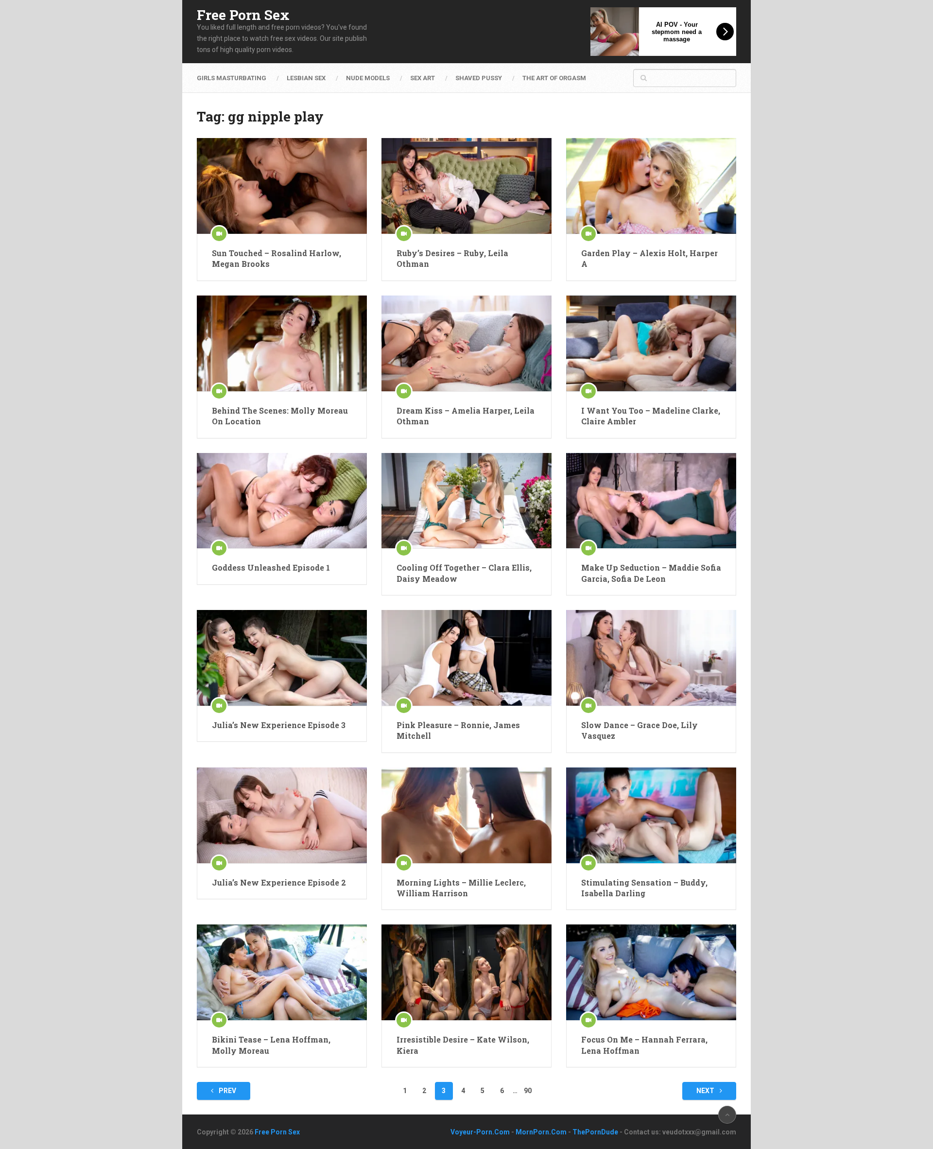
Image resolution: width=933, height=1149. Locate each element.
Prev (226, 1091)
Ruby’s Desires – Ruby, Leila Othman (452, 258)
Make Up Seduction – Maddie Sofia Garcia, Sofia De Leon (651, 572)
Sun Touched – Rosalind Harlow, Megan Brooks (276, 258)
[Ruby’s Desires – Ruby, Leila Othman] (466, 186)
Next (706, 1091)
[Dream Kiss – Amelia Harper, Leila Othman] (466, 343)
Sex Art (422, 78)
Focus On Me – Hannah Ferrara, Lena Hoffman (644, 1044)
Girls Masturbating (231, 78)
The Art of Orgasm (554, 78)
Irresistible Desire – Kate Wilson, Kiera (463, 1044)
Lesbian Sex (306, 78)
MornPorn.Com (541, 1132)
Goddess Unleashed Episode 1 (271, 567)
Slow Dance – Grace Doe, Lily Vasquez (639, 730)
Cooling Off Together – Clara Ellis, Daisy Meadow (464, 572)
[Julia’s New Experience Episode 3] (282, 658)
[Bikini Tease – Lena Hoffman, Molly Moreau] (282, 972)
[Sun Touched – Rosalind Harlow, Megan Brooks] (282, 186)
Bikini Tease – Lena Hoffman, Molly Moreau (271, 1044)
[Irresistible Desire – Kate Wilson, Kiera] (466, 972)
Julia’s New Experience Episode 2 (279, 882)
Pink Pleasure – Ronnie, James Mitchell (458, 730)
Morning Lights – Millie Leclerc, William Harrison (461, 887)
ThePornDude (595, 1132)
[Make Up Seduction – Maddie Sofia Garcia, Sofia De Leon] (651, 501)
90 (528, 1091)
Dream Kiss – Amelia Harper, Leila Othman (466, 415)
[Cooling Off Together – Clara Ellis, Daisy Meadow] (466, 501)
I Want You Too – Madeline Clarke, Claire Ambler (650, 415)
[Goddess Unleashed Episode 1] (282, 501)
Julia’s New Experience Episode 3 (279, 725)
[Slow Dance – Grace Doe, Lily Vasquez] (651, 658)
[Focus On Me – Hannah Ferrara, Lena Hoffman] (651, 972)
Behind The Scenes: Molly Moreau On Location (280, 415)
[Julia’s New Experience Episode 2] (282, 815)
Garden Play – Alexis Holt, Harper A (649, 258)
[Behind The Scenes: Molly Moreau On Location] (282, 343)
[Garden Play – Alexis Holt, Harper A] (651, 186)
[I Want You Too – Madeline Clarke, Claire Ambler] (651, 343)
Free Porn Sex (243, 15)
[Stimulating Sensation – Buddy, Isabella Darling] (651, 815)
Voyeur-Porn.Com (480, 1132)
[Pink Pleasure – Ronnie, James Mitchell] (466, 658)
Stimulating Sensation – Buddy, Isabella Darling (644, 887)
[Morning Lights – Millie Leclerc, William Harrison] (466, 815)
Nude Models (368, 78)
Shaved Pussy (478, 78)
